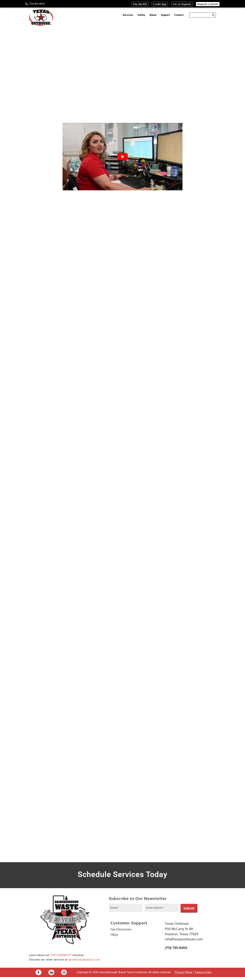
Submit (188, 908)
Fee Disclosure (120, 929)
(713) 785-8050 (176, 948)
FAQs (114, 934)
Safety (141, 14)
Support (165, 14)
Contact (179, 14)
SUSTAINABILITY (61, 955)
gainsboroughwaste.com (84, 959)
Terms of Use (203, 972)
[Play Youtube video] (122, 156)
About (153, 14)
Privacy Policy (183, 972)
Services (128, 14)
